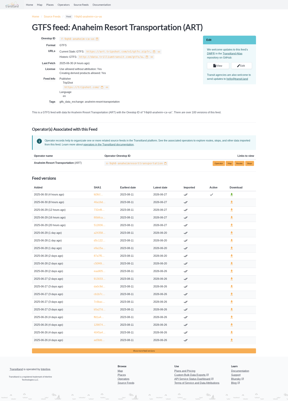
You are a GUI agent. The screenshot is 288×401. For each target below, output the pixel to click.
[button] (97, 39)
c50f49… (99, 263)
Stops (249, 163)
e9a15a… (100, 248)
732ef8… (99, 209)
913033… (100, 278)
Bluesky (236, 379)
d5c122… (99, 240)
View (218, 65)
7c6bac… (99, 301)
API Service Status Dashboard (192, 379)
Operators (64, 4)
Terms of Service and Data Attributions (196, 383)
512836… (100, 225)
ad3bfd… (99, 340)
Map (39, 4)
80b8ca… (99, 217)
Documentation (102, 4)
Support (235, 375)
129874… (100, 324)
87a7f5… (99, 255)
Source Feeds (81, 4)
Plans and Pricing (184, 371)
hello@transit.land (237, 78)
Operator (219, 163)
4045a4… (100, 332)
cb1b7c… (99, 294)
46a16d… (100, 202)
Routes (239, 163)
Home (29, 4)
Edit (242, 65)
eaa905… (100, 271)
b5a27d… (100, 309)
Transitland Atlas (232, 53)
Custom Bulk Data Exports (190, 375)
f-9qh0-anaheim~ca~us (88, 16)
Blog (234, 383)
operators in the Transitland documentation (108, 144)
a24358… (100, 232)
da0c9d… (99, 286)
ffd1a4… (99, 317)
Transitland (16, 369)
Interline (45, 369)
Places (50, 4)
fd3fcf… (98, 194)
